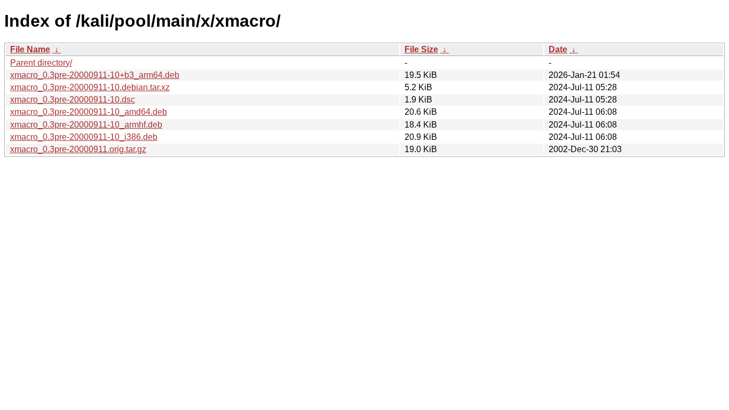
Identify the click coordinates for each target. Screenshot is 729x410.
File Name (30, 49)
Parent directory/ (41, 62)
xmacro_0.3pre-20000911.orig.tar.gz (78, 149)
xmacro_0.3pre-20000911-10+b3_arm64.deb (94, 75)
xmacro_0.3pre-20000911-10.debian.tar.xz (90, 87)
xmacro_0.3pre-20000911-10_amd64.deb (88, 111)
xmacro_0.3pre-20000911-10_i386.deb (83, 136)
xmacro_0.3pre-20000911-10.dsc (72, 99)
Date (558, 49)
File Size (421, 49)
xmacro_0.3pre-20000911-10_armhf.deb (86, 124)
